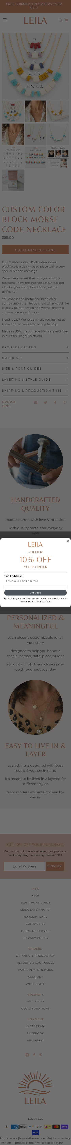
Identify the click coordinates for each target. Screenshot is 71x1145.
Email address (13, 576)
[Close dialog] (68, 541)
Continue (35, 592)
